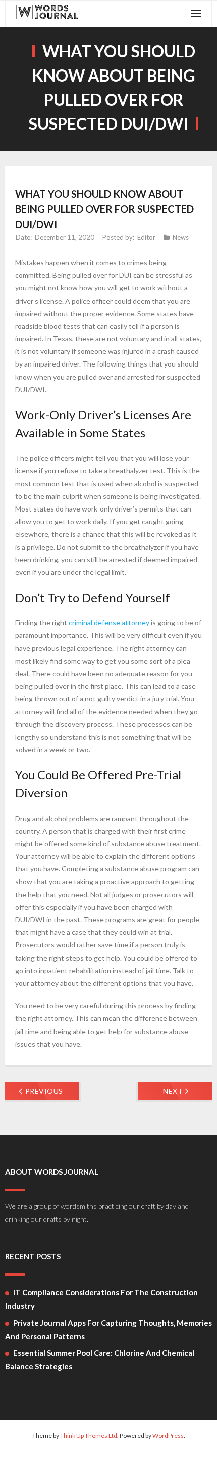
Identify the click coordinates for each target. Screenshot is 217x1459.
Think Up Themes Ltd (88, 1435)
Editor (146, 237)
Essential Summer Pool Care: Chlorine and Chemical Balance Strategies (99, 1359)
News (181, 237)
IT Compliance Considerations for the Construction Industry (101, 1299)
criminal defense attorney (109, 622)
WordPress (168, 1435)
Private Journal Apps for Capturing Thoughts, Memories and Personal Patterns (108, 1329)
